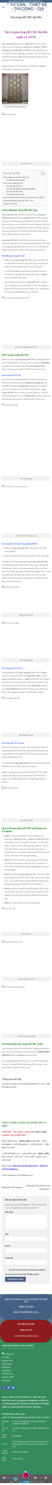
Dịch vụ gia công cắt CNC (13, 183)
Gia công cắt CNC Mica (14, 192)
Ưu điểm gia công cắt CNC (15, 180)
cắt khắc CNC (34, 282)
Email (8, 1246)
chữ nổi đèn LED (13, 689)
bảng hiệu (45, 362)
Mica (27, 43)
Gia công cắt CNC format (15, 194)
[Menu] (3, 7)
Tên (7, 1234)
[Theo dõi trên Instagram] (9, 1388)
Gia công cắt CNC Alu (14, 186)
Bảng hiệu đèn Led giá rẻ (12, 1187)
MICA (24, 1144)
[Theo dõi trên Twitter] (13, 1388)
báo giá (20, 1055)
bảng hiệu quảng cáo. (34, 382)
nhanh (43, 66)
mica (19, 292)
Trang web (9, 1258)
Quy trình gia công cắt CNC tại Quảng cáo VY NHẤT (23, 197)
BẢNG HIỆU (41, 1132)
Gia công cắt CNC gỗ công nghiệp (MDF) (20, 189)
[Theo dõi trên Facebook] (4, 1388)
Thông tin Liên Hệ (10, 203)
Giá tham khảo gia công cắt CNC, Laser (18, 200)
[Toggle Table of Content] (41, 173)
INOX (8, 1144)
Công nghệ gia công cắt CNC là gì (16, 177)
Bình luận (9, 1212)
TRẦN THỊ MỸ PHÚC (20, 1452)
